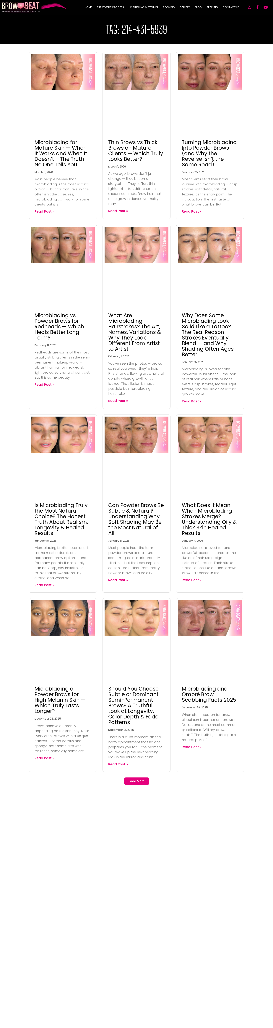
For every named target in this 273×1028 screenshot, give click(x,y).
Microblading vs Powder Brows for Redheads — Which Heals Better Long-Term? (59, 326)
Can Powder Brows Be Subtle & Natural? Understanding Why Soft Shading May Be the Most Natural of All (136, 519)
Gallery (185, 7)
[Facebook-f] (257, 7)
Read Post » (44, 211)
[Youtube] (265, 7)
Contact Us (231, 7)
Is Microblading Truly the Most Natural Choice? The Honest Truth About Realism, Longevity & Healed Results (61, 519)
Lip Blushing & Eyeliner (143, 7)
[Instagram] (249, 7)
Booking (169, 7)
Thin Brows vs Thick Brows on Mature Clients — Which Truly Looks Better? (135, 151)
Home (88, 7)
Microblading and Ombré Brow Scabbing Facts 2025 (209, 694)
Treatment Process (110, 7)
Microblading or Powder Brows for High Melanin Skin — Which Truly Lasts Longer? (60, 700)
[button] (136, 781)
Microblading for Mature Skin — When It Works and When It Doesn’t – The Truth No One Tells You (61, 153)
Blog (198, 7)
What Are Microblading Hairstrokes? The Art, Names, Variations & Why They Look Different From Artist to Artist (134, 332)
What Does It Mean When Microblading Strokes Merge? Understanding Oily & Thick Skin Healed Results (209, 519)
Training (212, 7)
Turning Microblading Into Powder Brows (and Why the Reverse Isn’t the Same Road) (209, 153)
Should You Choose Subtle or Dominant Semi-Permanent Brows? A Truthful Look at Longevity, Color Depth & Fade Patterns (133, 705)
